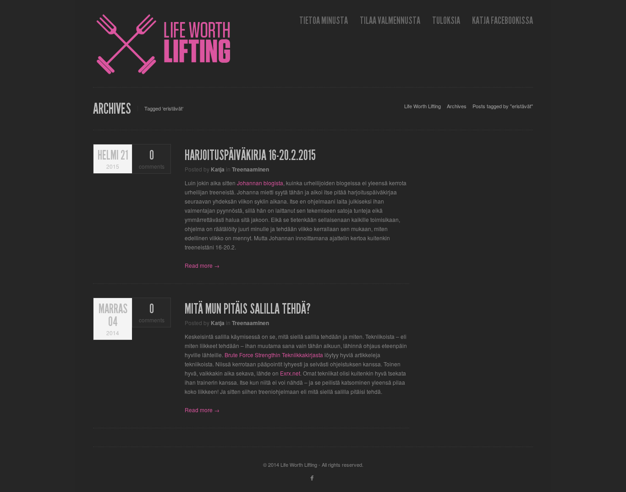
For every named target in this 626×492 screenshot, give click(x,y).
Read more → (202, 265)
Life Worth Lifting (422, 106)
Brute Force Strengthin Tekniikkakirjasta (274, 355)
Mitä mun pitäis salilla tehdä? (248, 309)
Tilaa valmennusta (390, 20)
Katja (218, 169)
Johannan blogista (260, 183)
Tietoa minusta (323, 20)
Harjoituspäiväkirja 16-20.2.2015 (250, 155)
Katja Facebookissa (502, 20)
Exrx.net (290, 373)
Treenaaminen (250, 169)
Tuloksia (446, 20)
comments (152, 159)
